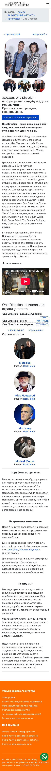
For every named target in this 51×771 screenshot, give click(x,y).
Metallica (24, 362)
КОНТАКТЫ (43, 320)
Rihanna (24, 549)
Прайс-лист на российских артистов (20, 736)
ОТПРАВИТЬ (42, 324)
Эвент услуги (8, 698)
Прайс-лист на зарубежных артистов (20, 740)
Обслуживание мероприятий (16, 710)
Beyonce (33, 549)
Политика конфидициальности (16, 744)
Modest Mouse (24, 461)
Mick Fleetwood (25, 395)
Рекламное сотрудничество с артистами (22, 702)
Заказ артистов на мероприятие (17, 718)
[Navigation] (47, 4)
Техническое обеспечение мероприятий (21, 714)
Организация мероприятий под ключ (20, 706)
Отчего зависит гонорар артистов (18, 732)
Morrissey (25, 428)
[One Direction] (26, 58)
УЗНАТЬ (44, 317)
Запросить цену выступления (20, 117)
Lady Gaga (12, 549)
